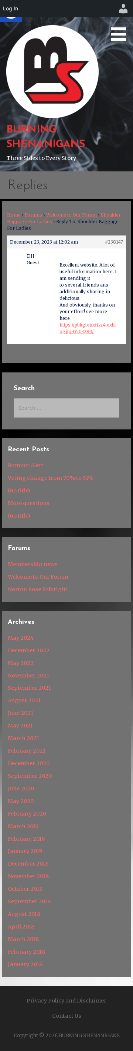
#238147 (114, 242)
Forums (33, 215)
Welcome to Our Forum (71, 215)
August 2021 (24, 700)
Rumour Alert (26, 465)
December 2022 (29, 650)
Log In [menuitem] (10, 8)
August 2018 (24, 914)
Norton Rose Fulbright (38, 589)
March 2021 (23, 738)
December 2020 (29, 763)
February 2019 (26, 839)
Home (14, 215)
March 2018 (23, 939)
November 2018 (28, 876)
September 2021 (29, 688)
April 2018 (21, 926)
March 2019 (23, 826)
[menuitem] (123, 8)
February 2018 (26, 951)
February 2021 (26, 750)
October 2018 (25, 889)
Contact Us (66, 1015)
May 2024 (21, 638)
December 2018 (28, 863)
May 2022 (21, 663)
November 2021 (28, 675)
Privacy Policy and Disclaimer (66, 1000)
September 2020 (30, 776)
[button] (121, 21)
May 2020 (21, 801)
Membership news (33, 564)
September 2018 (29, 901)
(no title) (19, 490)
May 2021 (20, 725)
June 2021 (20, 713)
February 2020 (27, 813)
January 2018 (25, 964)
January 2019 (25, 851)
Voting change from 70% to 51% (50, 478)
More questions (29, 503)
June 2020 (21, 788)
